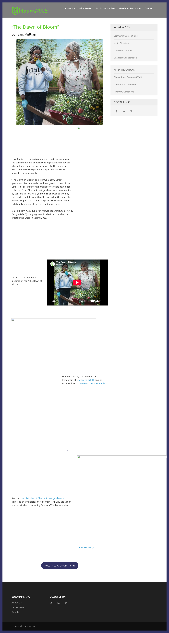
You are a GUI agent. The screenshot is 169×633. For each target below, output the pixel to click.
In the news (18, 607)
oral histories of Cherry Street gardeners (42, 498)
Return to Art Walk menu (60, 565)
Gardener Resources (130, 8)
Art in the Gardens (106, 8)
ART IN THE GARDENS (124, 69)
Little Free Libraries (123, 50)
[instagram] (131, 111)
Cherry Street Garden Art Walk (128, 77)
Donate (15, 611)
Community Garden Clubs (126, 35)
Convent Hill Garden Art (125, 84)
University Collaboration (125, 57)
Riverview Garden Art (124, 91)
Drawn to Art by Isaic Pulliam (91, 383)
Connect (149, 8)
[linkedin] (123, 111)
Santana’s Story (85, 547)
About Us (70, 8)
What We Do (85, 8)
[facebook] (116, 111)
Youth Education (121, 43)
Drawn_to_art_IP (85, 379)
